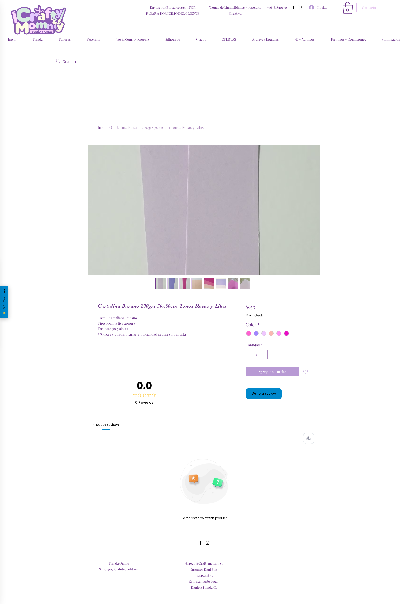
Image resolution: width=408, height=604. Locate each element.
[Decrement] (249, 354)
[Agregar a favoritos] (305, 372)
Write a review (264, 393)
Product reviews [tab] (106, 424)
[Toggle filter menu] (308, 438)
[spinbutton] (256, 354)
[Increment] (263, 354)
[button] (348, 8)
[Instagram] (300, 7)
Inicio (103, 127)
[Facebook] (293, 7)
